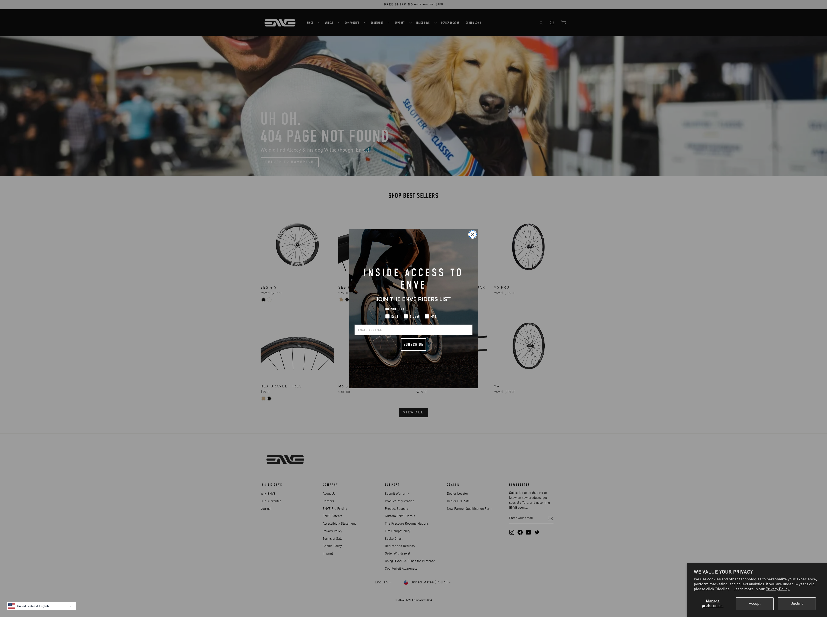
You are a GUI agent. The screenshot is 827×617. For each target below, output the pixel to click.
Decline (797, 604)
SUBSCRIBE (413, 344)
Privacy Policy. (778, 589)
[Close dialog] (472, 234)
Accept (755, 604)
